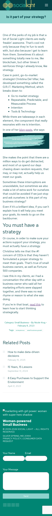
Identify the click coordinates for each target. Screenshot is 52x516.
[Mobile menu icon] (46, 5)
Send (26, 496)
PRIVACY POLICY (12, 438)
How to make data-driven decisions (24, 354)
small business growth (34, 330)
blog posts (25, 130)
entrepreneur (20, 330)
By (38, 322)
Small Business (22, 322)
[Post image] (4, 352)
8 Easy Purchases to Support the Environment (28, 380)
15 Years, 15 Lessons (20, 367)
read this (35, 304)
